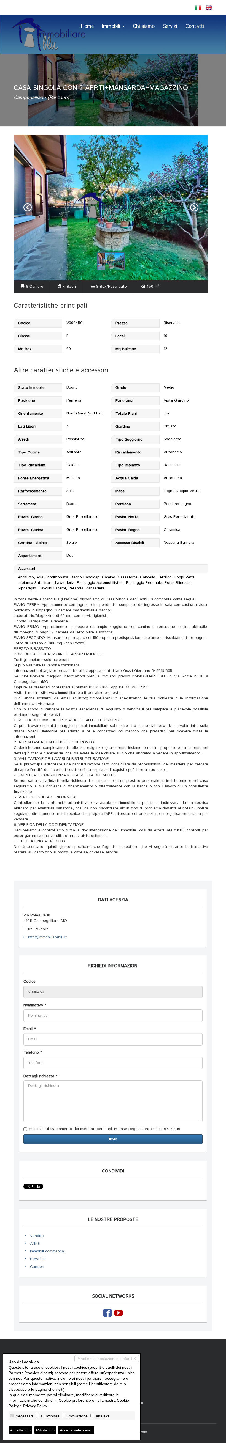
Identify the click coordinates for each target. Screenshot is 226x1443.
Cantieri (37, 1266)
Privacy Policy (35, 1406)
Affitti (35, 1243)
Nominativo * (34, 1005)
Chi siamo (144, 26)
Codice (29, 981)
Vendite (37, 1236)
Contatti (194, 26)
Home (87, 26)
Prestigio (38, 1259)
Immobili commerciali (48, 1251)
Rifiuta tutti (45, 1430)
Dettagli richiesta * (40, 1076)
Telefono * (32, 1052)
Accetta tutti (20, 1430)
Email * (29, 1029)
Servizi (170, 26)
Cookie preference (75, 1400)
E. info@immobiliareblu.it (45, 937)
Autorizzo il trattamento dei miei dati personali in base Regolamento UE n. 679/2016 (104, 1129)
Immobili (112, 26)
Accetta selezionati (76, 1430)
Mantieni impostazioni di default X (106, 1358)
